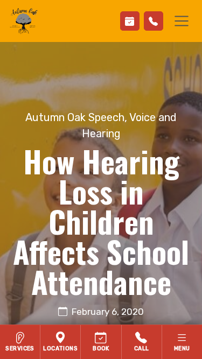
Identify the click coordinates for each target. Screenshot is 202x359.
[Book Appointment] (130, 21)
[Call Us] (153, 21)
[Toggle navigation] (181, 21)
